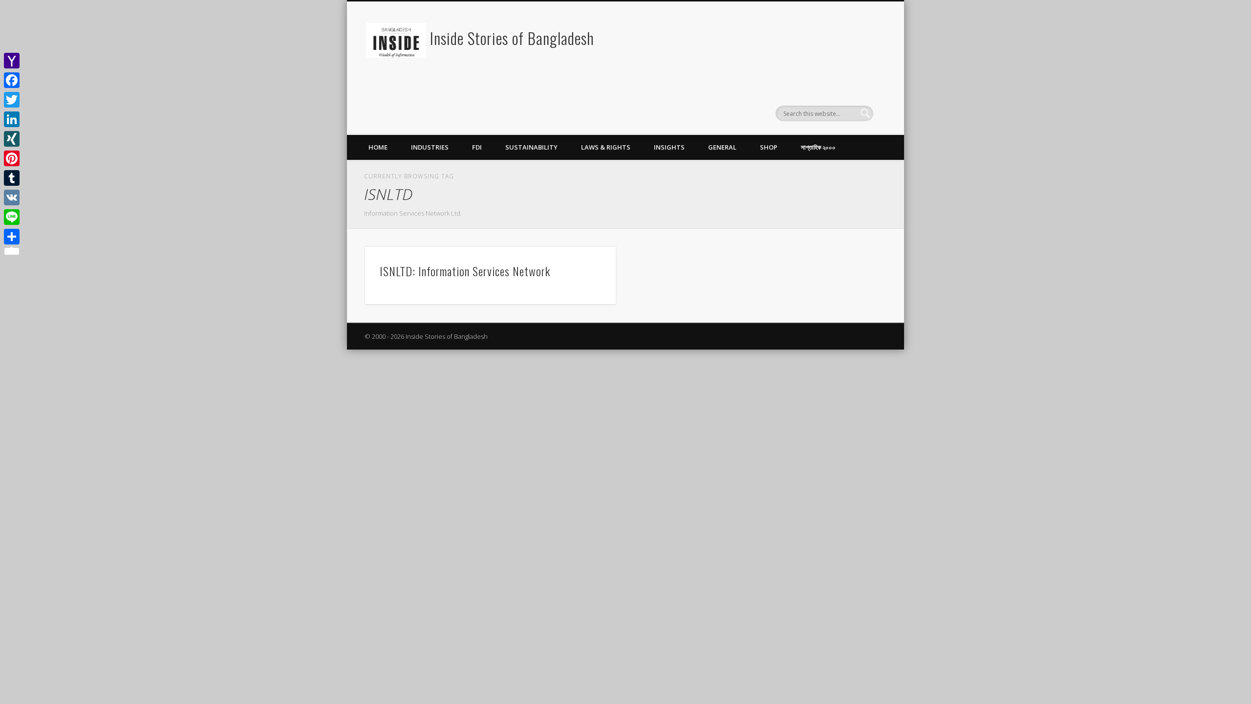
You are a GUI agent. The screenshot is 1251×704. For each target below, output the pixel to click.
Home (378, 147)
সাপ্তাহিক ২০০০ (818, 147)
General (722, 147)
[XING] (12, 139)
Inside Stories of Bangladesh (512, 37)
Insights (669, 147)
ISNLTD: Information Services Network (465, 271)
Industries (430, 147)
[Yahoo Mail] (12, 60)
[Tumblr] (12, 178)
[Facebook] (12, 80)
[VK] (12, 197)
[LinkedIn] (12, 119)
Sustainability (531, 147)
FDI (477, 147)
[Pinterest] (12, 158)
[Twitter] (12, 100)
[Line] (12, 217)
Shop (768, 147)
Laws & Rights (605, 147)
